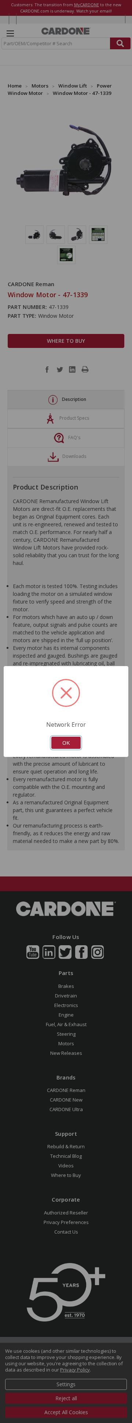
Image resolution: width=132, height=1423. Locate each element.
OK (66, 742)
